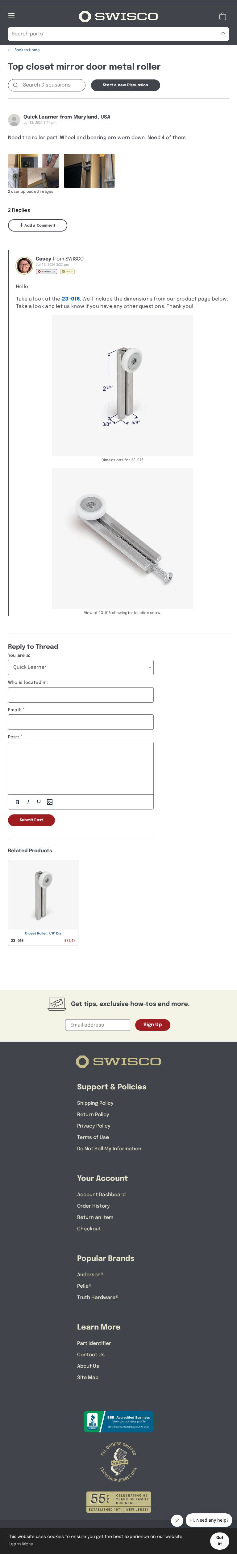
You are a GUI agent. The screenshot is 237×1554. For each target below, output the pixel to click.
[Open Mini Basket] (224, 16)
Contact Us (91, 1355)
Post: (13, 737)
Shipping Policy (95, 1103)
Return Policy (93, 1114)
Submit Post (31, 820)
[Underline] (39, 802)
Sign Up (152, 1024)
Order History (93, 1206)
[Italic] (28, 802)
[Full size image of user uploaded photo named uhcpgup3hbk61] (33, 171)
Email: (14, 710)
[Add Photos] (49, 802)
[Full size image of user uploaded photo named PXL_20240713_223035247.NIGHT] (89, 171)
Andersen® (90, 1275)
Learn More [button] (21, 1544)
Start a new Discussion (125, 85)
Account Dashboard (101, 1194)
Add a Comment (39, 226)
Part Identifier (94, 1343)
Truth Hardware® (97, 1297)
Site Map (87, 1377)
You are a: (19, 655)
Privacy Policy (93, 1126)
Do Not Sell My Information (109, 1149)
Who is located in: (28, 682)
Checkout (89, 1229)
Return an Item (95, 1217)
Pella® (84, 1286)
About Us (88, 1366)
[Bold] (17, 802)
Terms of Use (93, 1137)
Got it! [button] (219, 1541)
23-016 (71, 299)
